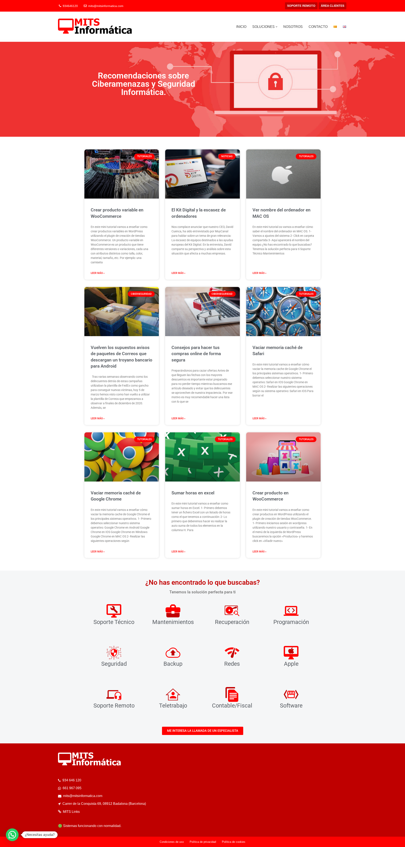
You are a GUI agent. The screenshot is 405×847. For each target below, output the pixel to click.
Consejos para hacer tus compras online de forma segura (196, 354)
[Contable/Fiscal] (232, 694)
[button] (276, 27)
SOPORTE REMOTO (301, 5)
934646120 (70, 6)
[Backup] (173, 652)
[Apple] (291, 652)
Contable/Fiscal (232, 705)
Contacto (318, 26)
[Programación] (291, 610)
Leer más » (98, 273)
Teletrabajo (173, 705)
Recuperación (232, 622)
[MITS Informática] (95, 27)
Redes (232, 663)
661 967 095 (72, 788)
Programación (291, 622)
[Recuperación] (232, 610)
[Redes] (232, 652)
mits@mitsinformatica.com (105, 6)
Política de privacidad (203, 841)
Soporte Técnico (113, 622)
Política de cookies (233, 841)
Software (291, 705)
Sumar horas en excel (192, 492)
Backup (172, 663)
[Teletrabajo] (173, 694)
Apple (291, 663)
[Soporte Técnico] (114, 610)
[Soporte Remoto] (114, 694)
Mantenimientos (173, 622)
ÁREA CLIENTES (332, 5)
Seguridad (114, 663)
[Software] (291, 694)
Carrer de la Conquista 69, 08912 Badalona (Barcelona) (104, 803)
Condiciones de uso (172, 841)
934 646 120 (71, 780)
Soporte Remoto (114, 705)
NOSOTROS (293, 26)
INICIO (241, 26)
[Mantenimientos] (173, 610)
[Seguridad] (114, 652)
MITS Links (71, 811)
